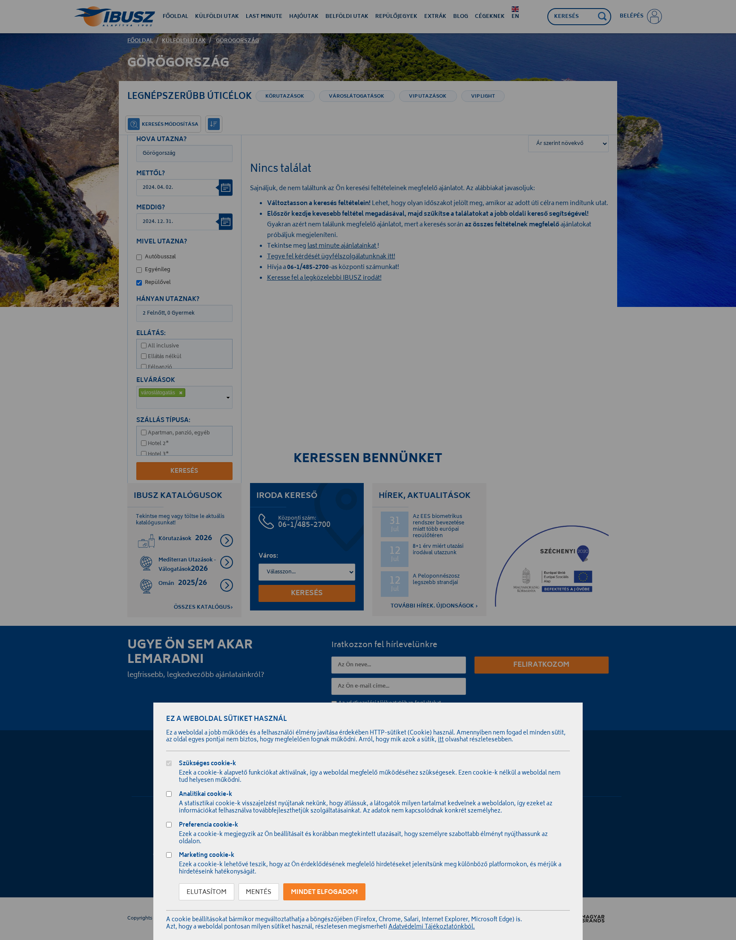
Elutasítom (207, 892)
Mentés (258, 892)
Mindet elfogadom (324, 892)
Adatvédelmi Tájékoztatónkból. (431, 927)
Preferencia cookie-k (208, 826)
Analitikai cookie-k (205, 795)
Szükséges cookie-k (207, 764)
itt (441, 740)
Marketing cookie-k (206, 856)
